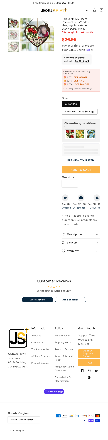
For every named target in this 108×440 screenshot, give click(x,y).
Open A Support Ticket (88, 353)
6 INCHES (71, 104)
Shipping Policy (63, 342)
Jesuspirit (19, 430)
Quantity (68, 177)
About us (36, 335)
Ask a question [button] (70, 299)
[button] (6, 9)
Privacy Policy (62, 335)
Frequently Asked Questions (64, 368)
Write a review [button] (37, 299)
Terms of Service (64, 349)
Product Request (40, 363)
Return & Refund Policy (64, 358)
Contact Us (37, 342)
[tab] (13, 23)
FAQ (89, 362)
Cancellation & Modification (63, 379)
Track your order (40, 349)
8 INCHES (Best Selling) (79, 111)
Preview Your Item (80, 160)
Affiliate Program (40, 356)
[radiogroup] (81, 134)
